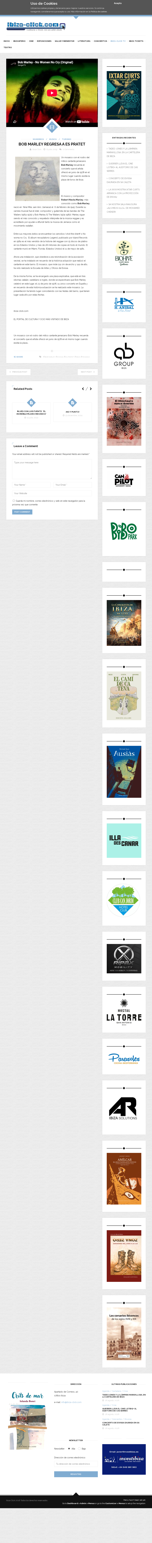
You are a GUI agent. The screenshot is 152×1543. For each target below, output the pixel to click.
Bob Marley (50, 357)
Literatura (84, 41)
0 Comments (68, 149)
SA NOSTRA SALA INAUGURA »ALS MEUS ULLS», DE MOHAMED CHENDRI (123, 208)
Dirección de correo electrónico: (70, 1457)
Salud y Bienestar (64, 41)
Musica (53, 139)
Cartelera (116, 1391)
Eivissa (60, 357)
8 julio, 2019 (51, 149)
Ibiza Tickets (136, 41)
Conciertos (100, 41)
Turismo (66, 139)
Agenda (106, 1391)
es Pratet (69, 357)
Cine (31, 41)
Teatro (8, 47)
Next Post (86, 372)
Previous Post (19, 372)
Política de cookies (99, 11)
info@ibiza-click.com (71, 1402)
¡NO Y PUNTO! (72, 412)
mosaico (86, 357)
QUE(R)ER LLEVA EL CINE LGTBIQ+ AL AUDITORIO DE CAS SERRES (122, 167)
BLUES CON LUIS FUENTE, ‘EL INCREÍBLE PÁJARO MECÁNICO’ (31, 412)
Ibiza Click (37, 149)
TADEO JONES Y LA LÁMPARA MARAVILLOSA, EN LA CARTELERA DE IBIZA (123, 152)
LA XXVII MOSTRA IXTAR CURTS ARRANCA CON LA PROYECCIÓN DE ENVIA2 (123, 193)
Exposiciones (44, 41)
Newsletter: (59, 1449)
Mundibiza (38, 139)
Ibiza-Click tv (118, 41)
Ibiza (78, 357)
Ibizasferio (19, 41)
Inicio (7, 41)
